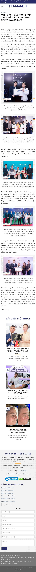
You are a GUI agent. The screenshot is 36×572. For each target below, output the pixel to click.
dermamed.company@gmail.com (19, 474)
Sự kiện (3, 12)
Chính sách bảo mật (7, 490)
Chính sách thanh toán (8, 496)
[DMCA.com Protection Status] (24, 478)
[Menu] (2, 6)
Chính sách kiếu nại (7, 493)
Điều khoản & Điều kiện (8, 501)
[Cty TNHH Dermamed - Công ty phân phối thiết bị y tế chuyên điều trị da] (18, 6)
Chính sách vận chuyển (8, 498)
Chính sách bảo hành (7, 488)
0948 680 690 (21, 471)
